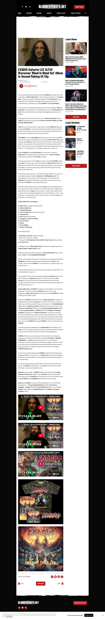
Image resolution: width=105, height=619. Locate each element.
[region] (52, 615)
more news (76, 117)
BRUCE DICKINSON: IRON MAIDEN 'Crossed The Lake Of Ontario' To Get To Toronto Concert (75, 82)
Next (59, 583)
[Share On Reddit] (58, 576)
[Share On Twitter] (55, 576)
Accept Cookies (88, 615)
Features (29, 13)
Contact (49, 13)
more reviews (76, 166)
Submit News (79, 7)
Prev (22, 583)
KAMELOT (79, 139)
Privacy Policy (61, 13)
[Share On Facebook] (52, 576)
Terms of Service (76, 13)
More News (40, 583)
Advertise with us (80, 603)
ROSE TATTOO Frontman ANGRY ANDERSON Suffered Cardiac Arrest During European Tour (75, 58)
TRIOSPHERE (80, 151)
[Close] (102, 615)
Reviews (39, 13)
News (19, 13)
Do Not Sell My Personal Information (75, 615)
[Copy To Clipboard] (62, 576)
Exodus (28, 576)
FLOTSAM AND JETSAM (81, 127)
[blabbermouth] (52, 8)
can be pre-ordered (30, 327)
